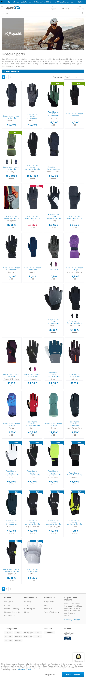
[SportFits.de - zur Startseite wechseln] (15, 8)
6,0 (73, 88)
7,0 (11, 103)
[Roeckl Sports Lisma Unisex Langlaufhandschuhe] (53, 197)
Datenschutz (49, 602)
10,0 (74, 426)
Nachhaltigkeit (29, 609)
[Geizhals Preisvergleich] (69, 633)
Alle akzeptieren (73, 674)
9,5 (11, 199)
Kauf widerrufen (10, 615)
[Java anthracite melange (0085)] (51, 264)
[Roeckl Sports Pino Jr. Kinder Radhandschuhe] (74, 95)
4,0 (11, 87)
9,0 (32, 392)
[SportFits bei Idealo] (67, 638)
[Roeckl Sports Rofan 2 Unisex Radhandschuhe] (32, 95)
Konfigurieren (49, 674)
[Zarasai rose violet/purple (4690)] (34, 369)
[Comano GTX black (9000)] (72, 316)
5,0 (11, 141)
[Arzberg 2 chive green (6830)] (11, 162)
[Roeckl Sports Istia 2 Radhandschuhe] (32, 552)
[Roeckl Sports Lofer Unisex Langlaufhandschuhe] (32, 405)
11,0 (73, 102)
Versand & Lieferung (11, 609)
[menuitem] (66, 7)
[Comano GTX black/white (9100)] (76, 316)
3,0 (11, 131)
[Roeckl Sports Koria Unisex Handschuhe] (32, 197)
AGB (45, 605)
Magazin (27, 612)
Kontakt (7, 605)
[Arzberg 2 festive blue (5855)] (16, 162)
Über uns (27, 602)
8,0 (74, 199)
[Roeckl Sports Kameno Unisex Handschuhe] (74, 454)
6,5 (74, 289)
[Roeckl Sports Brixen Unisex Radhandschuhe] (53, 351)
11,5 (32, 501)
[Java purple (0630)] (56, 264)
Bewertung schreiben (72, 620)
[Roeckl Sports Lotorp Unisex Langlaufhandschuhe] (32, 454)
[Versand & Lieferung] (53, 632)
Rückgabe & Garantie (12, 612)
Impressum (48, 609)
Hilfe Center (8, 602)
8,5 (32, 81)
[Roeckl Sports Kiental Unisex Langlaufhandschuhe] (32, 144)
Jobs (26, 605)
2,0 (53, 395)
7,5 (10, 441)
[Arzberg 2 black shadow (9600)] (7, 162)
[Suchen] (82, 13)
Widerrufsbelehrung (51, 612)
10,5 (53, 184)
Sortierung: (58, 77)
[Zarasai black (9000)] (30, 369)
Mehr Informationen (24, 670)
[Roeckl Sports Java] (53, 247)
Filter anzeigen (12, 71)
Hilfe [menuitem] (82, 2)
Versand (48, 629)
